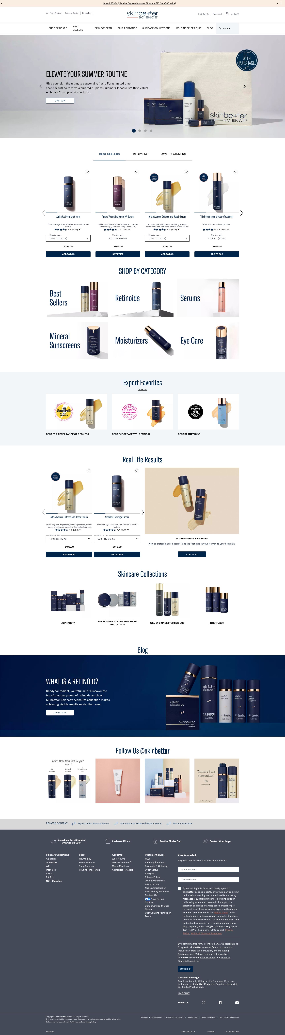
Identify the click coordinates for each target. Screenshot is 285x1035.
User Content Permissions (229, 1017)
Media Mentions (120, 866)
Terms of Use (152, 884)
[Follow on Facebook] (220, 1002)
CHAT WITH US (188, 1031)
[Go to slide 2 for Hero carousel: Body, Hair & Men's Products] (139, 131)
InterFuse (51, 869)
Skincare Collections (57, 854)
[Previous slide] (1, 3)
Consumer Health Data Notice (157, 907)
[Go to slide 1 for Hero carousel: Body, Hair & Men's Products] (134, 131)
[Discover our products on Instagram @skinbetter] (167, 782)
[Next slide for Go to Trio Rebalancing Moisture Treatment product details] (235, 191)
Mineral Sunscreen (182, 823)
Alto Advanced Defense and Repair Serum (167, 216)
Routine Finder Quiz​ (89, 869)
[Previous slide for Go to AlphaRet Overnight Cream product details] (49, 191)
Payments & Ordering (156, 866)
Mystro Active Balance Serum (93, 823)
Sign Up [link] (50, 1031)
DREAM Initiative (121, 862)
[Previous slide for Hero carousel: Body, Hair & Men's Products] (40, 86)
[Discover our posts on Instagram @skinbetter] (117, 782)
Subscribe (185, 969)
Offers (211, 1031)
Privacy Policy (152, 877)
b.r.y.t (49, 873)
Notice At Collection (155, 887)
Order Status (151, 869)
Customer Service (71, 13)
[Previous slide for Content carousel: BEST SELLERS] (43, 213)
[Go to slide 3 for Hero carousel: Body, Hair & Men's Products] (145, 131)
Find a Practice (87, 862)
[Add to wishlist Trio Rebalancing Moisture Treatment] (236, 172)
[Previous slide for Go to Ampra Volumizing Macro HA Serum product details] (98, 191)
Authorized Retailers (122, 869)
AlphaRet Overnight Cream (68, 216)
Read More (192, 554)
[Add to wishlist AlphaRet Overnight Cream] (87, 172)
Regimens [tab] (140, 154)
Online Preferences (155, 880)
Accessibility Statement (157, 891)
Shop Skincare (86, 866)
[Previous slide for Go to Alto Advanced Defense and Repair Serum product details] (148, 191)
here (221, 981)
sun (51, 862)
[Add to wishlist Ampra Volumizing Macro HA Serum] (137, 172)
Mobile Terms (221, 912)
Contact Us (151, 895)
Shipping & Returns (155, 862)
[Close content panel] (281, 3)
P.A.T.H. (50, 877)
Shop (82, 854)
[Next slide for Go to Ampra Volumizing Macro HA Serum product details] (136, 191)
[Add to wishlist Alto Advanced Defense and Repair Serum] (186, 172)
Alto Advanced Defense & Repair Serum (140, 823)
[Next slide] (277, 3)
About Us (117, 854)
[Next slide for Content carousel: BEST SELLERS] (241, 213)
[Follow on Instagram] (203, 1002)
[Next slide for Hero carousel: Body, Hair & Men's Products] (244, 86)
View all (142, 389)
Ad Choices (74, 1022)
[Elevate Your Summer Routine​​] (142, 86)
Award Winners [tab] (173, 154)
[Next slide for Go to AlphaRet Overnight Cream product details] (87, 191)
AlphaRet (51, 858)
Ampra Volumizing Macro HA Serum (118, 216)
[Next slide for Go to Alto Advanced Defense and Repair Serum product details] (186, 191)
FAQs (147, 858)
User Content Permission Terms (158, 914)
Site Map (144, 1017)
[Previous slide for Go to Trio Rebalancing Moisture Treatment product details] (197, 191)
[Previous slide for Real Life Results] (43, 512)
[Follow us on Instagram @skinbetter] (68, 782)
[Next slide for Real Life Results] (142, 512)
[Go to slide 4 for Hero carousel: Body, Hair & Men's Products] (151, 131)
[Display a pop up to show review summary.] (80, 230)
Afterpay (149, 873)
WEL (48, 866)
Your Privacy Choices (154, 900)
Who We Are (118, 858)
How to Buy (86, 13)
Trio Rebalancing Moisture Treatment (216, 216)
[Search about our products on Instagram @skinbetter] (216, 782)
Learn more (60, 712)
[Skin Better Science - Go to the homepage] (142, 14)
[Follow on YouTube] (237, 1003)
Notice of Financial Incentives (206, 933)
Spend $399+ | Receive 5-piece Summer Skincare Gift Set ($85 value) (139, 3)
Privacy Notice (207, 957)
